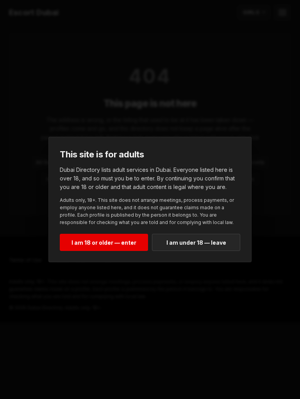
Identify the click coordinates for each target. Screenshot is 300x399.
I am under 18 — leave (196, 242)
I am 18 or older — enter (103, 242)
